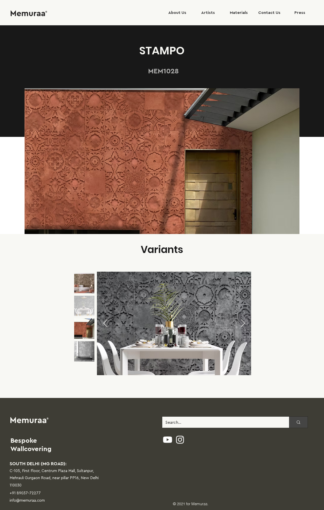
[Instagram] (180, 439)
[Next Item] (242, 323)
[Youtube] (167, 439)
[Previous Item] (105, 323)
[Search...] (298, 422)
